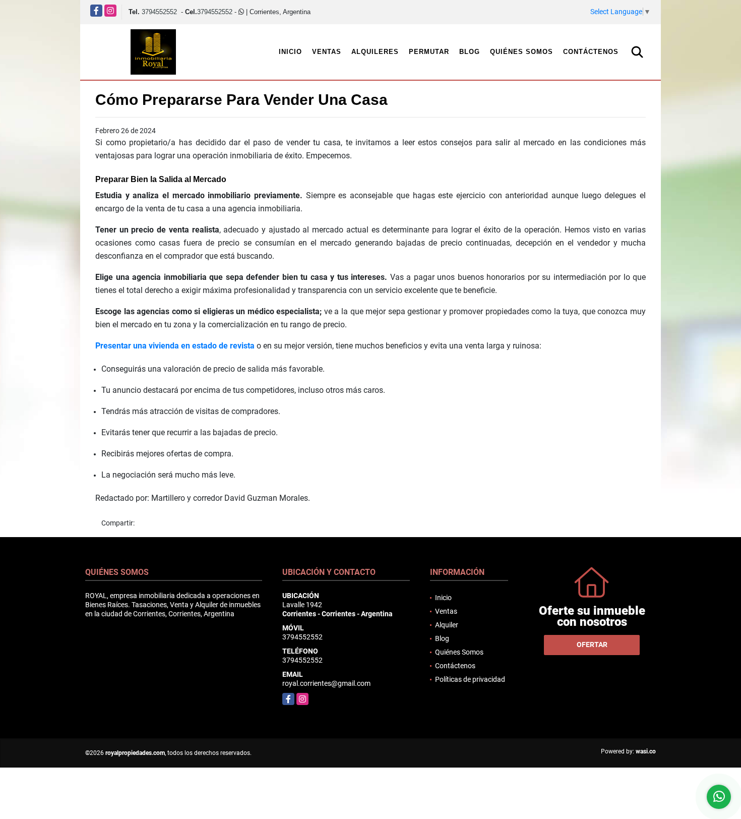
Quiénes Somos (521, 51)
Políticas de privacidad (470, 679)
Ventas (326, 51)
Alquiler (446, 625)
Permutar (429, 51)
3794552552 (159, 12)
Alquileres (375, 51)
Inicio (290, 51)
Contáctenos (591, 51)
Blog (469, 51)
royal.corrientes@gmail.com (326, 683)
